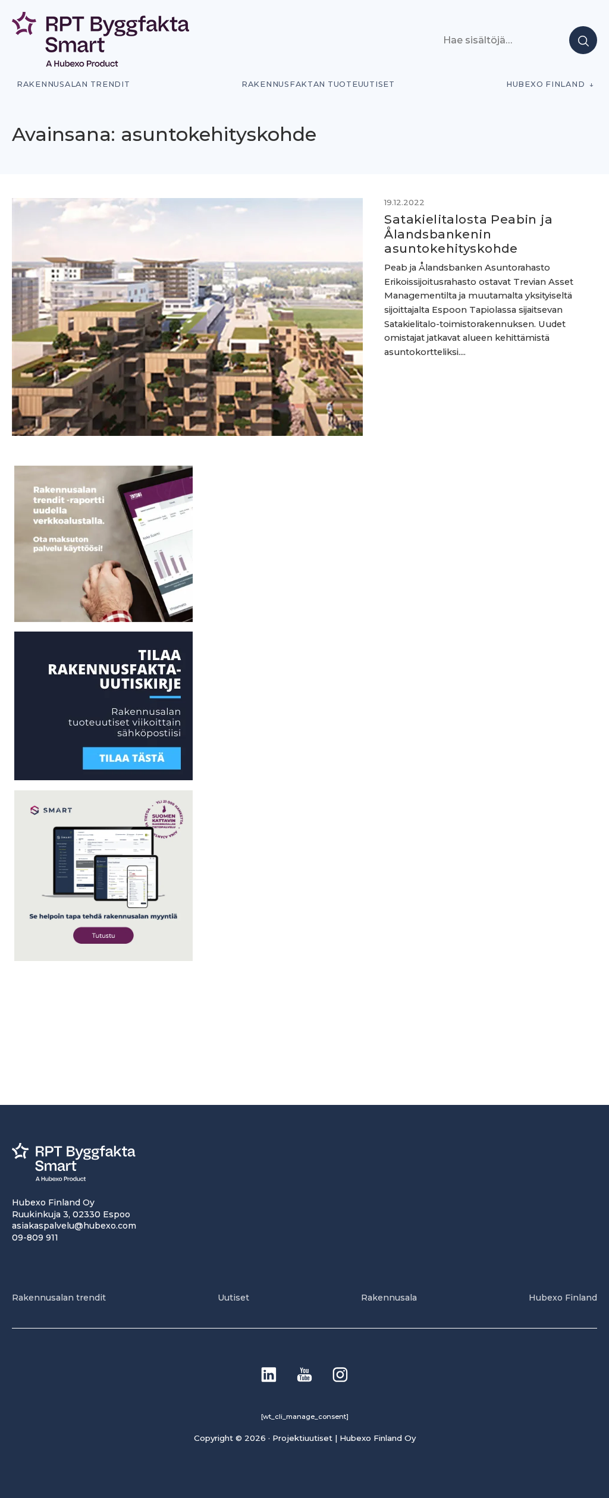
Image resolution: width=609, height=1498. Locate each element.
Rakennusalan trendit (73, 84)
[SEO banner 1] (103, 957)
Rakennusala (389, 1297)
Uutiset (233, 1297)
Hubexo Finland (545, 84)
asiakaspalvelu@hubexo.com (74, 1225)
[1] (103, 777)
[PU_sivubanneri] (103, 618)
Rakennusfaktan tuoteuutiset (318, 84)
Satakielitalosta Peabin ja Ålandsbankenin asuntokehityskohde (468, 234)
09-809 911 (35, 1237)
